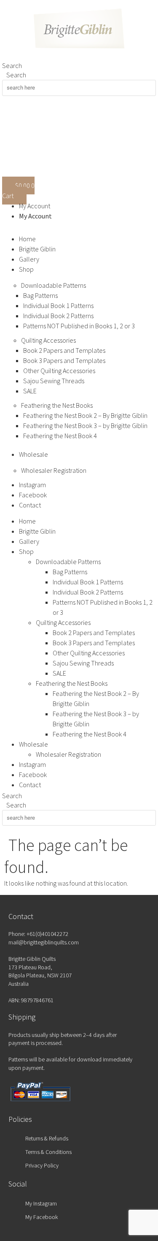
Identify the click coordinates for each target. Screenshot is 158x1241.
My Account (34, 206)
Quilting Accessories (48, 340)
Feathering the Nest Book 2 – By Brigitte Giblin (85, 415)
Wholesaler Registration (53, 470)
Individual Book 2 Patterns (58, 315)
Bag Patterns (40, 295)
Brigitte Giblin (37, 249)
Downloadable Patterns (53, 285)
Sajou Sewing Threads (53, 380)
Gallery (29, 259)
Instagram (32, 484)
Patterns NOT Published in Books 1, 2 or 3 (79, 326)
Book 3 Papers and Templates (64, 360)
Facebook (33, 495)
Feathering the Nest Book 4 (60, 435)
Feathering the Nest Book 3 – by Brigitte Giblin (85, 425)
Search (12, 65)
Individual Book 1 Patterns (58, 305)
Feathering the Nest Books (57, 405)
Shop (26, 269)
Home (27, 239)
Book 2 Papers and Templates (64, 350)
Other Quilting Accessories (59, 370)
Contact (30, 505)
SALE (30, 391)
